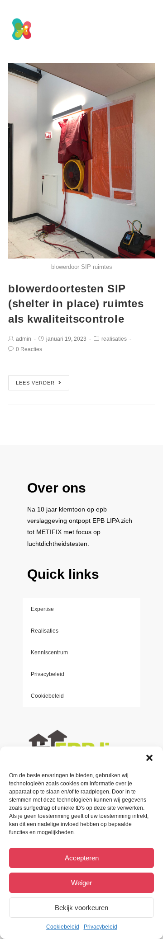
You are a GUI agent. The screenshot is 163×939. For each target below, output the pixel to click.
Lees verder (35, 382)
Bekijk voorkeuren (81, 907)
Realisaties (44, 631)
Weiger (81, 883)
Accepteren (82, 858)
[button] (149, 757)
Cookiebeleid (62, 927)
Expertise (42, 609)
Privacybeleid (100, 927)
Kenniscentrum (49, 652)
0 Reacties (29, 349)
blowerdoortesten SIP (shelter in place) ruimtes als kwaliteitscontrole (76, 303)
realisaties (114, 339)
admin (23, 339)
